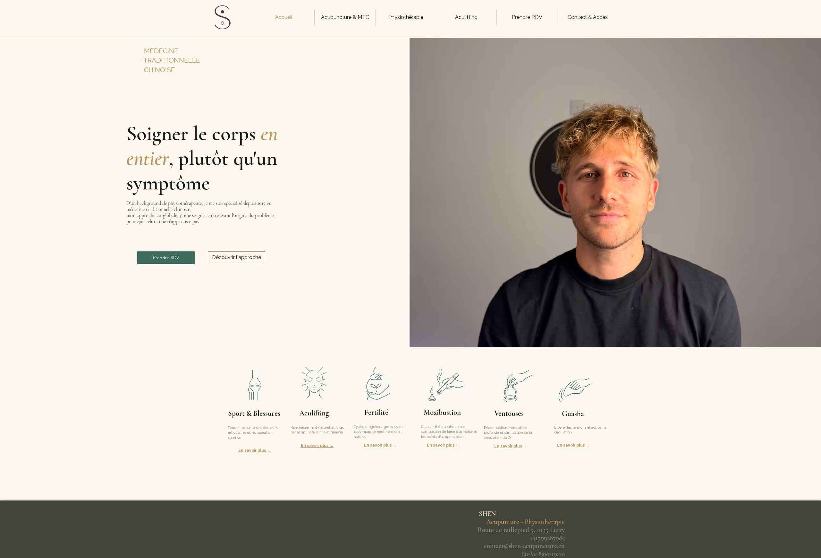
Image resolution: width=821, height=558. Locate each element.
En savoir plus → (254, 450)
